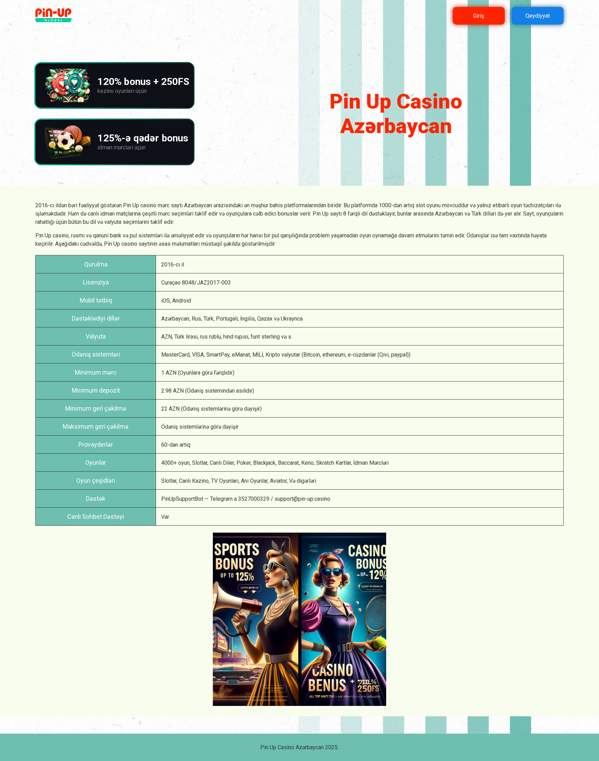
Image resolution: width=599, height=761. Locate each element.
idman (107, 213)
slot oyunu (428, 205)
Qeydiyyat (538, 15)
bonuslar (288, 213)
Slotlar (199, 463)
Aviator (278, 481)
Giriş (478, 15)
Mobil (87, 300)
